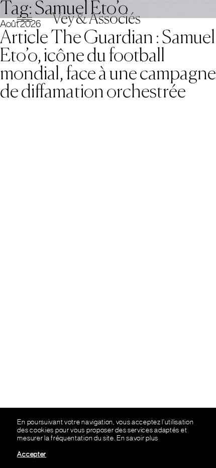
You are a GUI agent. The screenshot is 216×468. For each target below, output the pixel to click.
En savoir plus (137, 438)
